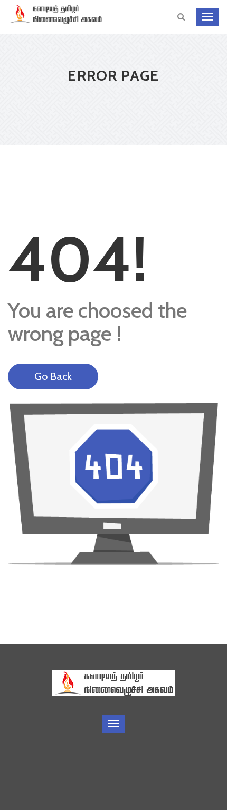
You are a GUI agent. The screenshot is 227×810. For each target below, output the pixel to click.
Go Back (53, 376)
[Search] (178, 17)
